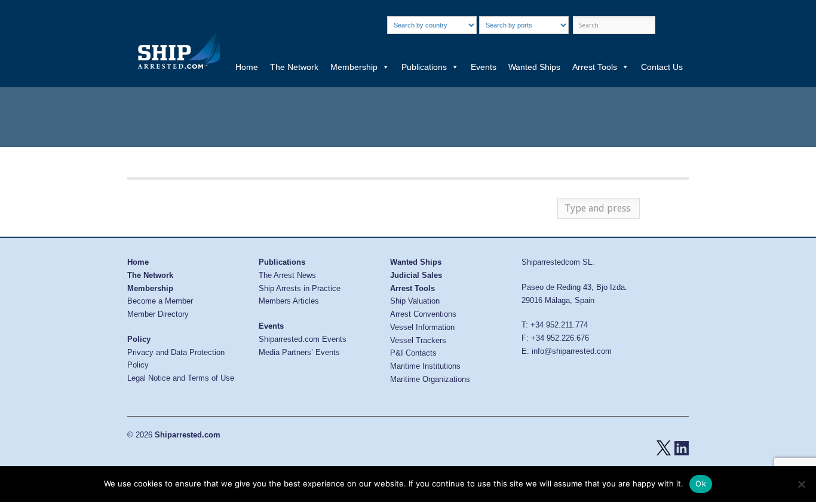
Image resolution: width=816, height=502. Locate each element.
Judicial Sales (416, 275)
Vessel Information (422, 327)
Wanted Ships (534, 67)
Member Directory (158, 314)
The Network (294, 67)
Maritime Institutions (425, 366)
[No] (801, 484)
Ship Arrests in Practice (299, 288)
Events (483, 67)
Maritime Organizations (430, 379)
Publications (424, 67)
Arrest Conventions (423, 314)
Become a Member (160, 300)
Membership (354, 67)
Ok (700, 483)
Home (246, 67)
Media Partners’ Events (299, 352)
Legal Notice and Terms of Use (180, 378)
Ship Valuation (415, 300)
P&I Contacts (413, 352)
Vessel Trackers (418, 340)
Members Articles (289, 300)
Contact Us (662, 67)
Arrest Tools (594, 67)
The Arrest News (287, 275)
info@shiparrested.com (572, 351)
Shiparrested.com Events (302, 339)
